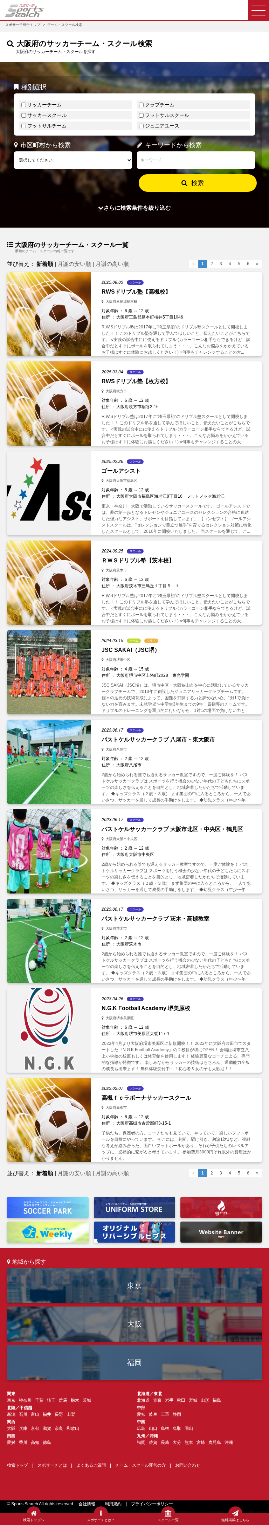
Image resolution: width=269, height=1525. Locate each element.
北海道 (143, 1400)
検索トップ (17, 1465)
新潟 (11, 1414)
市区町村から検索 (45, 145)
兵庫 (23, 1428)
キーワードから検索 (173, 145)
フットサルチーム (47, 126)
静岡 (177, 1414)
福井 (47, 1414)
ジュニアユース (162, 126)
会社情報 (86, 1503)
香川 (23, 1442)
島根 (165, 1428)
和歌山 (73, 1428)
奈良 (59, 1428)
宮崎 (200, 1442)
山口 (153, 1428)
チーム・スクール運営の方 (140, 1465)
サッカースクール (47, 115)
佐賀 (153, 1442)
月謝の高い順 (112, 264)
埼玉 (51, 1400)
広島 (141, 1428)
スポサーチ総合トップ (22, 25)
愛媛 (11, 1442)
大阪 (134, 1324)
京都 (35, 1428)
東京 (134, 1285)
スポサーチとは (52, 1465)
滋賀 (47, 1428)
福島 (217, 1400)
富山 (35, 1414)
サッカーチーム (44, 104)
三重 (165, 1414)
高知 (35, 1442)
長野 (59, 1414)
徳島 (47, 1442)
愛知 (141, 1414)
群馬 (63, 1400)
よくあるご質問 (91, 1465)
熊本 (189, 1442)
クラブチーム (159, 104)
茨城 (87, 1400)
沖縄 (229, 1442)
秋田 (181, 1400)
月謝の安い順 (74, 264)
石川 (23, 1414)
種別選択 (34, 87)
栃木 (75, 1400)
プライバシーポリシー (152, 1503)
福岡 (134, 1363)
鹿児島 (214, 1442)
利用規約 (113, 1503)
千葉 (39, 1400)
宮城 (193, 1400)
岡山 (189, 1428)
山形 (205, 1400)
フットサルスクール (167, 115)
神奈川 (25, 1400)
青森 (157, 1400)
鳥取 (177, 1428)
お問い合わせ (187, 1465)
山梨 (71, 1414)
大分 (177, 1442)
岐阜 (153, 1414)
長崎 (165, 1442)
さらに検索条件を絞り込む (137, 208)
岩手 (169, 1400)
